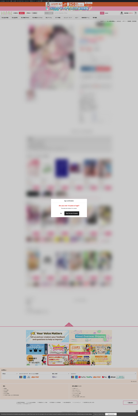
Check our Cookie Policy (99, 414)
